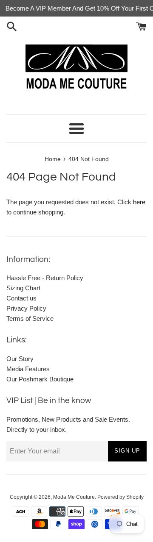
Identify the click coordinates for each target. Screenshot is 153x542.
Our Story (20, 358)
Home (53, 159)
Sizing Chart (23, 288)
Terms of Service (30, 318)
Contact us (21, 298)
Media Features (28, 368)
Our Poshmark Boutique (40, 379)
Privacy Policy (26, 308)
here (139, 202)
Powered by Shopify (120, 497)
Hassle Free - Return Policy (44, 277)
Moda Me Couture (74, 497)
